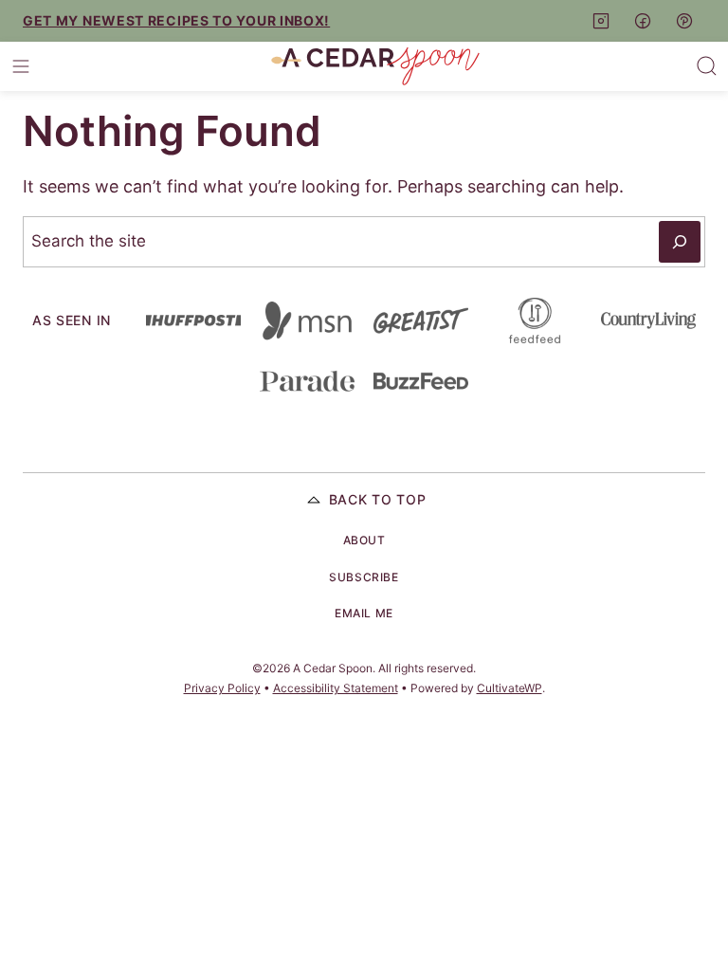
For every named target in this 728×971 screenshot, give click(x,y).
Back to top (378, 499)
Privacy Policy (222, 688)
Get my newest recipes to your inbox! (176, 20)
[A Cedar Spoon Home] (375, 66)
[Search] (707, 66)
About (364, 540)
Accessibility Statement (335, 688)
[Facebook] (643, 21)
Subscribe (363, 577)
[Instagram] (601, 21)
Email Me (364, 613)
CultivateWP (509, 688)
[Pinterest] (684, 21)
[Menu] (21, 66)
